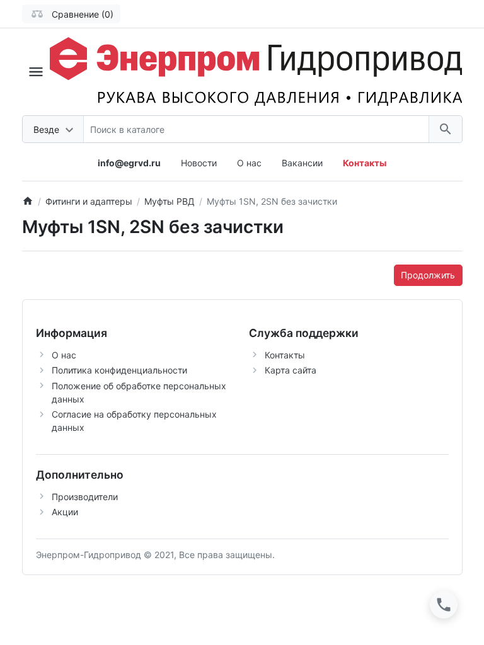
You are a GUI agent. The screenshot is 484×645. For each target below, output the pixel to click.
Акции (65, 511)
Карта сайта (290, 370)
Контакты (285, 355)
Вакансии (302, 162)
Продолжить (428, 275)
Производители (85, 496)
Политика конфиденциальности (119, 370)
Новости (199, 162)
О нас (249, 162)
